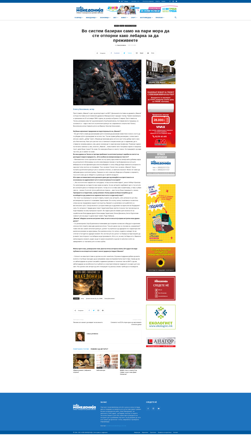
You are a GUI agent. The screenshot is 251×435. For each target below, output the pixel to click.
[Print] (103, 310)
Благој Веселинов (110, 298)
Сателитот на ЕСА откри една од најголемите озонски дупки (126, 323)
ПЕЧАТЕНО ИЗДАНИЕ (148, 1)
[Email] (98, 310)
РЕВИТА (158, 1)
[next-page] (77, 378)
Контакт (175, 432)
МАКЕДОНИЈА (91, 17)
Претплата (153, 432)
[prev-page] (74, 378)
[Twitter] (94, 310)
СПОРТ (133, 17)
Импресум (137, 432)
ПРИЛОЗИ (159, 17)
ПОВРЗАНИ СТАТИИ (81, 349)
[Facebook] (169, 1)
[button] (175, 18)
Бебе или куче (101, 370)
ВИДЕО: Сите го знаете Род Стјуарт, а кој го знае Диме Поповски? (128, 372)
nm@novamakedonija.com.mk (116, 426)
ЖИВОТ (123, 17)
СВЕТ (115, 17)
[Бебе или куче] (107, 361)
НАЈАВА (163, 1)
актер (82, 298)
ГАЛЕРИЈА (78, 17)
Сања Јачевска (121, 45)
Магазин (99, 367)
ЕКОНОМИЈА (104, 17)
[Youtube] (176, 1)
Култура (122, 25)
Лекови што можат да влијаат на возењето (88, 322)
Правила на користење (164, 432)
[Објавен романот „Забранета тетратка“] (84, 361)
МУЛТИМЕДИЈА (145, 17)
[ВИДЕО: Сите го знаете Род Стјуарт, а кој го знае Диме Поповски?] (130, 361)
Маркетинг (145, 432)
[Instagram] (173, 1)
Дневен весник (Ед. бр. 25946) (94, 298)
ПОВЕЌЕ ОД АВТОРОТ (99, 349)
